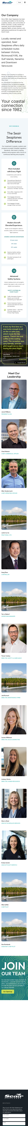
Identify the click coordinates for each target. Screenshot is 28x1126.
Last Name (6, 1118)
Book (19, 2)
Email (4, 1122)
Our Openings (7, 991)
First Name (6, 1114)
